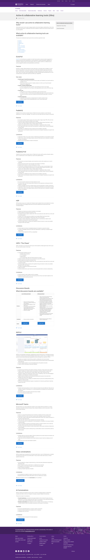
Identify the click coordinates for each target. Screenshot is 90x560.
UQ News (17, 541)
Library (52, 538)
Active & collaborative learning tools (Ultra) (64, 23)
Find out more (20, 480)
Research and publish (55, 541)
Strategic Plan (29, 539)
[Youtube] (23, 551)
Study (27, 4)
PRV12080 (44, 554)
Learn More (20, 102)
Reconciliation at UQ (30, 531)
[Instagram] (26, 551)
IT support (29, 543)
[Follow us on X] (21, 551)
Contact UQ (65, 538)
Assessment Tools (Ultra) (61, 25)
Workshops (40, 10)
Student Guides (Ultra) (32, 10)
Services (45, 10)
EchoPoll (17, 59)
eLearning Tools (21, 18)
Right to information (35, 557)
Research (32, 4)
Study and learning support (56, 539)
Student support (42, 543)
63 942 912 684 (30, 554)
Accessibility (29, 557)
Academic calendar (42, 541)
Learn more (25, 323)
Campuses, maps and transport (67, 547)
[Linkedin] (18, 551)
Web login (73, 551)
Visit (52, 543)
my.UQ (40, 538)
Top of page (19, 105)
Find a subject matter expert (20, 539)
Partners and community (40, 4)
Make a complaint (66, 539)
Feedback (40, 557)
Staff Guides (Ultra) (22, 10)
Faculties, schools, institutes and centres (68, 542)
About (49, 4)
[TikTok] (28, 551)
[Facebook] (16, 551)
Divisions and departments (68, 544)
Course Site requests (60, 28)
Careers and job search (31, 538)
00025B (38, 554)
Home (16, 10)
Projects (49, 10)
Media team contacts (19, 538)
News (54, 10)
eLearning (17, 8)
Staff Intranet (29, 541)
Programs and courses (43, 539)
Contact (61, 10)
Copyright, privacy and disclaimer (20, 557)
